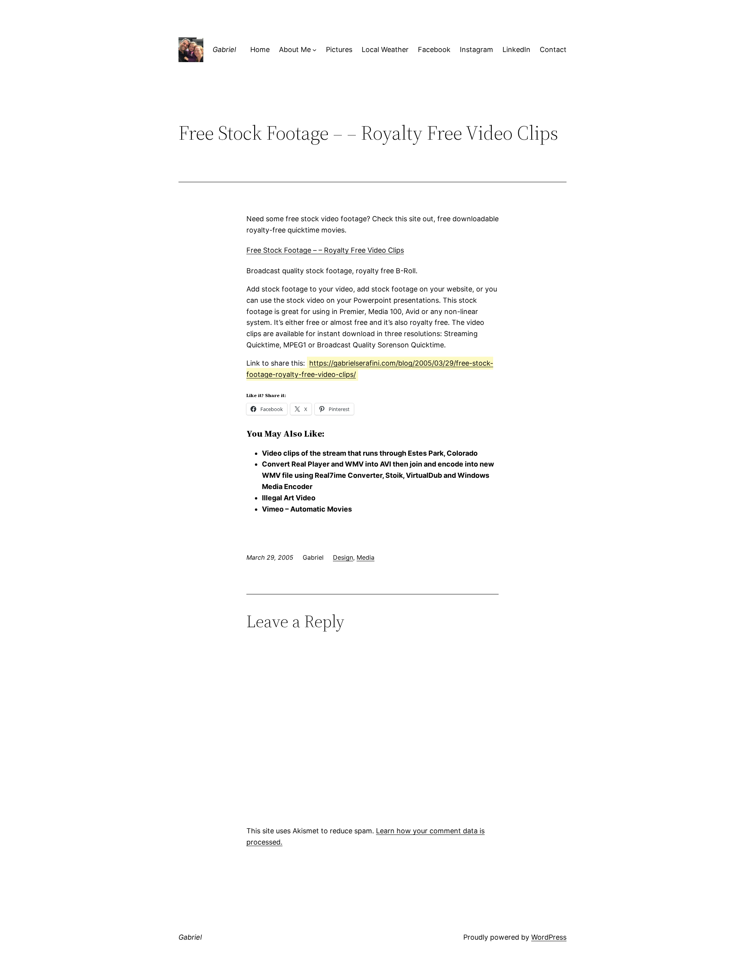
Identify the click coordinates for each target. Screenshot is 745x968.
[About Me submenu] (314, 50)
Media (365, 557)
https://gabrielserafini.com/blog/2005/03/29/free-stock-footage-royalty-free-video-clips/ (369, 368)
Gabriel (224, 49)
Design (343, 557)
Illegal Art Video (288, 498)
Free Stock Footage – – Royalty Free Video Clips (325, 250)
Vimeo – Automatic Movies (307, 509)
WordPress (549, 937)
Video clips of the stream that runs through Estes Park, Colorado (370, 453)
